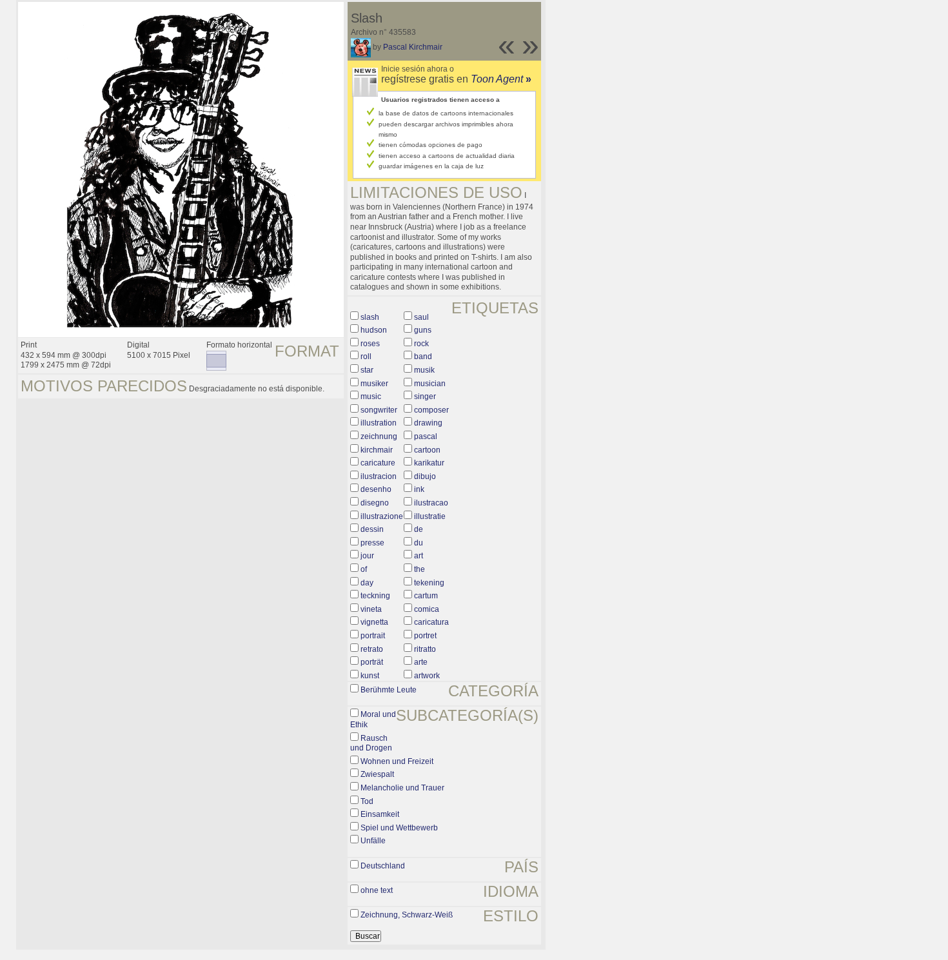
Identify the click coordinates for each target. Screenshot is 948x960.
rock (421, 343)
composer (431, 410)
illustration (378, 422)
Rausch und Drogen (371, 743)
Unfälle (373, 840)
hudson (373, 330)
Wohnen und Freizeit (396, 761)
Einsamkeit (379, 814)
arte (421, 662)
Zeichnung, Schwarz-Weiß (406, 914)
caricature (377, 462)
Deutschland (382, 865)
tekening (429, 582)
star (366, 370)
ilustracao (431, 502)
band (423, 356)
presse (372, 542)
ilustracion (378, 476)
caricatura (431, 622)
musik (424, 370)
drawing (428, 422)
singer (425, 396)
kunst (369, 675)
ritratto (425, 649)
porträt (371, 662)
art (418, 555)
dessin (372, 529)
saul (421, 317)
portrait (372, 635)
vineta (371, 609)
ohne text (376, 890)
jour (367, 555)
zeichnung (378, 436)
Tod (366, 801)
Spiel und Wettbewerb (399, 827)
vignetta (374, 622)
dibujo (425, 476)
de (418, 529)
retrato (371, 649)
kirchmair (376, 450)
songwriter (378, 410)
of (363, 569)
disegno (374, 502)
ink (419, 489)
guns (422, 330)
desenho (375, 489)
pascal (425, 436)
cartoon (427, 450)
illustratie (430, 516)
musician (430, 383)
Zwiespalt (377, 774)
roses (370, 343)
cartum (426, 595)
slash (369, 317)
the (419, 569)
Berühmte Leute (388, 689)
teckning (375, 595)
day (366, 582)
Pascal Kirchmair (412, 47)
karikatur (429, 462)
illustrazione (381, 516)
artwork (427, 675)
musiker (374, 383)
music (370, 396)
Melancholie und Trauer (402, 787)
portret (425, 635)
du (418, 542)
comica (426, 609)
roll (365, 356)
